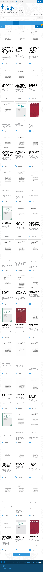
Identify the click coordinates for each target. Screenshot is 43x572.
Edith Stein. (7, 498)
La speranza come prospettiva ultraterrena (19, 223)
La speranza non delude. (34, 499)
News (36, 22)
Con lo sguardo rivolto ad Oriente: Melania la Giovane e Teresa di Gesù (34, 259)
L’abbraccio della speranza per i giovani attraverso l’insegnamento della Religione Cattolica (7, 153)
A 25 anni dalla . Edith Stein (34, 152)
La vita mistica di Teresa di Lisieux (19, 258)
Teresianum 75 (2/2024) (34, 536)
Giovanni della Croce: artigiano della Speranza (20, 359)
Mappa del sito (15, 562)
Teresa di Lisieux (33, 464)
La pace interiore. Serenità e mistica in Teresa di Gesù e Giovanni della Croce (20, 86)
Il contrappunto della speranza (19, 464)
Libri (12, 22)
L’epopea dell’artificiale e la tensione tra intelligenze (34, 396)
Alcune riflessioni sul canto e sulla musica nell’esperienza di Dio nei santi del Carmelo (34, 224)
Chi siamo (7, 22)
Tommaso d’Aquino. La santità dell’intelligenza (33, 325)
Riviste (16, 22)
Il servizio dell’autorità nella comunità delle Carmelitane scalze (20, 188)
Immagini (25, 22)
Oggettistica (31, 22)
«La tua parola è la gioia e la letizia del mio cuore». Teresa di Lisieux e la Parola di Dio (34, 360)
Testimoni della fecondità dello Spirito (33, 430)
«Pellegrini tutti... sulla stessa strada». (20, 500)
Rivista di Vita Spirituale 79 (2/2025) (6, 430)
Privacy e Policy (20, 562)
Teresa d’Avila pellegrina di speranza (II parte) (6, 292)
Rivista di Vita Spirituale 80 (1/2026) (20, 120)
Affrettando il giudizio (5, 120)
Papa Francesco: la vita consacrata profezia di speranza (20, 292)
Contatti (2, 26)
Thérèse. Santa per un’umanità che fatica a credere (7, 188)
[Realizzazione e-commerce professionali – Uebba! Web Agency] (40, 562)
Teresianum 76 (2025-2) (34, 119)
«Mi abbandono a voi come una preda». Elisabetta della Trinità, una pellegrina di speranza (34, 50)
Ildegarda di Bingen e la (34, 292)
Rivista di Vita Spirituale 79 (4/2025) (6, 223)
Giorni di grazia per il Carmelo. (7, 465)
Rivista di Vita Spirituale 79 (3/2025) (6, 325)
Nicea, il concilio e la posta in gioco (7, 359)
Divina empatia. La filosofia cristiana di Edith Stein (7, 258)
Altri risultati (21, 554)
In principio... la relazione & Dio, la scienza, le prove (19, 430)
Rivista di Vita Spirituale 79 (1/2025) (20, 537)
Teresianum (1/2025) (19, 324)
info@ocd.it (22, 569)
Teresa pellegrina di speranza (7, 395)
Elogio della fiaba (20, 394)
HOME (2, 22)
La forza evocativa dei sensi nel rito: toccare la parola (34, 188)
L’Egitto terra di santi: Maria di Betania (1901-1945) (7, 85)
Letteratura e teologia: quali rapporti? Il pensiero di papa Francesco (19, 49)
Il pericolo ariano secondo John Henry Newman (20, 152)
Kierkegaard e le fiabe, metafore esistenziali (33, 85)
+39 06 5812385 (14, 569)
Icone (20, 22)
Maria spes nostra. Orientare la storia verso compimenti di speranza (7, 538)
